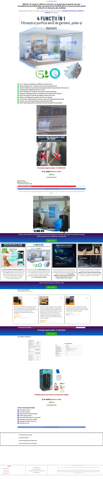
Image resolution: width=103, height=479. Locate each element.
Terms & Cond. (6, 473)
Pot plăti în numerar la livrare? (25, 434)
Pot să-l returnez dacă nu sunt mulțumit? (28, 443)
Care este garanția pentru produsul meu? (28, 440)
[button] (18, 48)
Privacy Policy (6, 470)
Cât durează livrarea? (24, 437)
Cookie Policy (6, 468)
